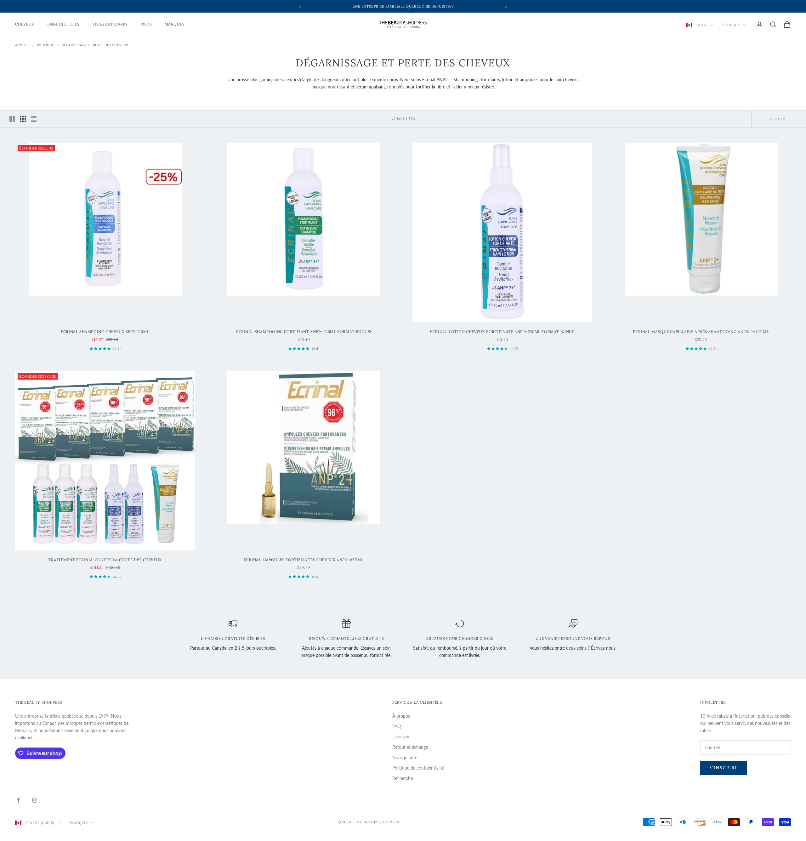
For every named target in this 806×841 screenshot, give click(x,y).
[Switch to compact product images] (34, 118)
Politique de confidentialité (418, 767)
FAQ (396, 726)
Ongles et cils (63, 24)
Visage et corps (110, 24)
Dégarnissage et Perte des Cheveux (94, 45)
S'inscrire (723, 767)
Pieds (146, 24)
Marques (175, 24)
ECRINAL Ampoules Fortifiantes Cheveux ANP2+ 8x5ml (303, 559)
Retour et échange (410, 747)
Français (731, 25)
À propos (401, 716)
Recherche (402, 778)
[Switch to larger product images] (12, 118)
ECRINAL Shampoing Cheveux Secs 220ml (105, 331)
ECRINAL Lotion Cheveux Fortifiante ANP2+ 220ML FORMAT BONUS (502, 331)
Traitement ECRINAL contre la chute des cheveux (105, 559)
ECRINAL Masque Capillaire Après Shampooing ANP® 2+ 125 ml (701, 331)
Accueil (22, 45)
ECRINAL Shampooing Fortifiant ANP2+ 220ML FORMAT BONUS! (303, 331)
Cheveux (24, 24)
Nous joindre (404, 757)
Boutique (45, 45)
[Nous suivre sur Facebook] (18, 800)
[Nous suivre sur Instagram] (34, 800)
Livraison (400, 736)
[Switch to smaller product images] (23, 118)
